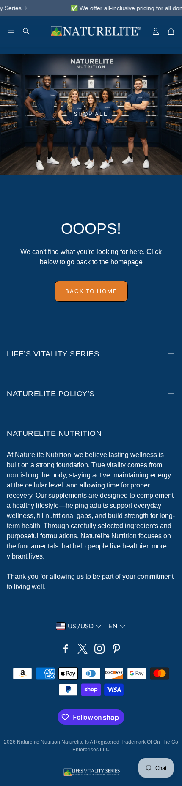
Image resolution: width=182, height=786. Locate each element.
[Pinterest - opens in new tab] (116, 649)
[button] (11, 31)
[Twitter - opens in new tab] (82, 649)
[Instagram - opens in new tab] (99, 649)
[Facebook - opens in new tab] (66, 649)
